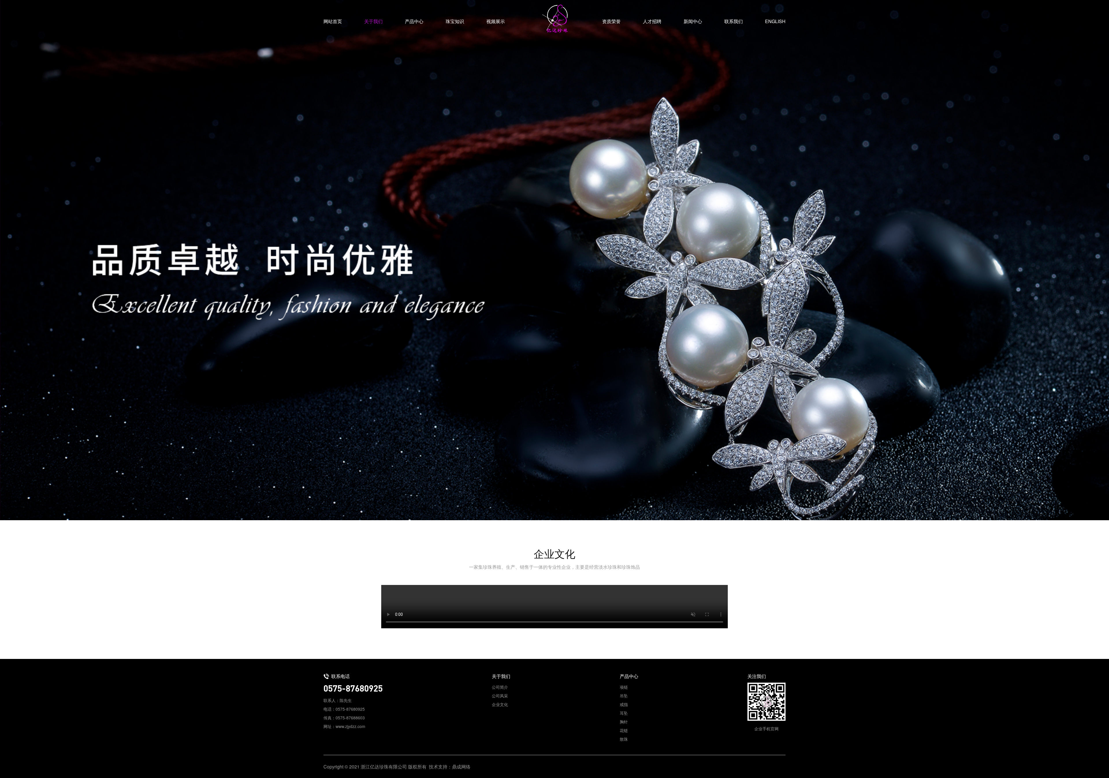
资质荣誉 (611, 21)
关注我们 (756, 676)
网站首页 (332, 21)
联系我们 (733, 21)
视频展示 (495, 21)
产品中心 (414, 21)
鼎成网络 (461, 766)
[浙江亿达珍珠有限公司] (554, 19)
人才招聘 (652, 21)
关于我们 (373, 21)
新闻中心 (693, 21)
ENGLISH (775, 21)
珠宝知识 (455, 21)
